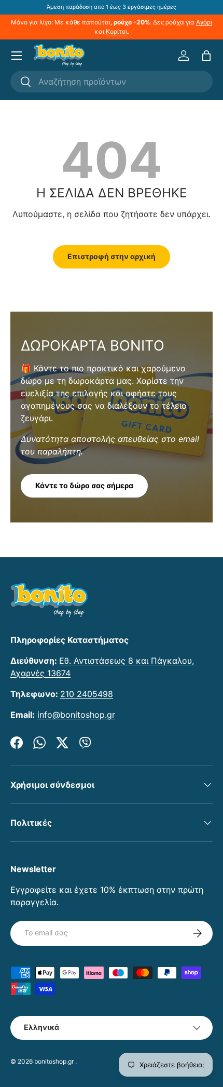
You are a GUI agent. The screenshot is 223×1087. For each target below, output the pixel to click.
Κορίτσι (117, 31)
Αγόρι (204, 22)
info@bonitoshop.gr (76, 714)
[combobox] (111, 81)
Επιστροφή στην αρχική (111, 256)
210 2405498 (86, 694)
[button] (206, 55)
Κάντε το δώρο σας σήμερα (84, 485)
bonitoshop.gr (54, 1061)
